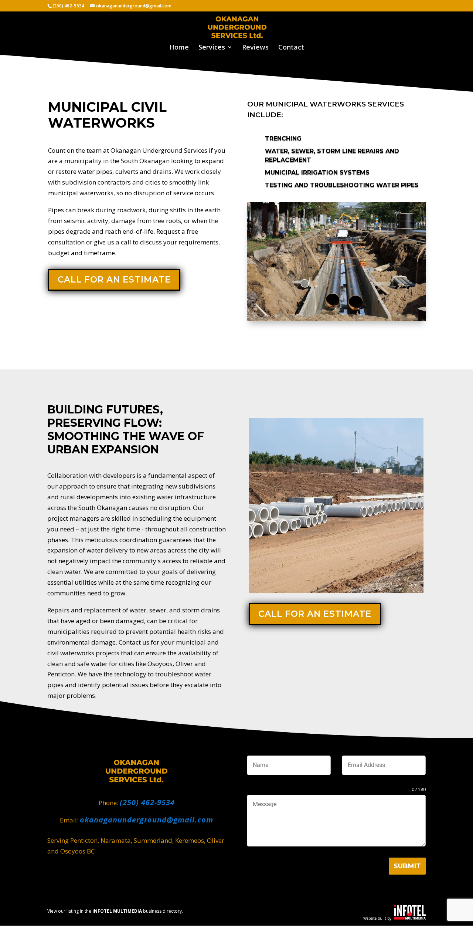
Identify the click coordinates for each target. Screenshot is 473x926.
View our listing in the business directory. (115, 911)
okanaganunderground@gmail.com (146, 820)
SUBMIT (407, 866)
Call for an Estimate (114, 279)
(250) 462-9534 (68, 6)
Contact (291, 47)
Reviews (255, 47)
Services (211, 47)
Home (179, 47)
